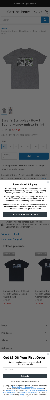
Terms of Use (29, 387)
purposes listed (11, 390)
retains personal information (28, 392)
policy (11, 394)
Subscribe (25, 376)
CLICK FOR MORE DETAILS (25, 214)
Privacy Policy (17, 387)
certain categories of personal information (30, 389)
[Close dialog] (48, 182)
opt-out (22, 394)
